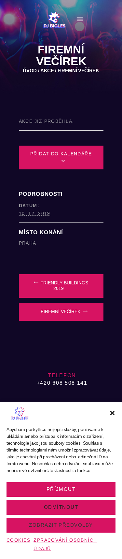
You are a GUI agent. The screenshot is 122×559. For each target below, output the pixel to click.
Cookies (18, 540)
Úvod (30, 70)
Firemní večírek (61, 311)
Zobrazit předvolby (61, 525)
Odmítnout (61, 507)
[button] (112, 413)
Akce (47, 70)
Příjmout (61, 489)
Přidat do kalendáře (61, 153)
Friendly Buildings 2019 (63, 285)
